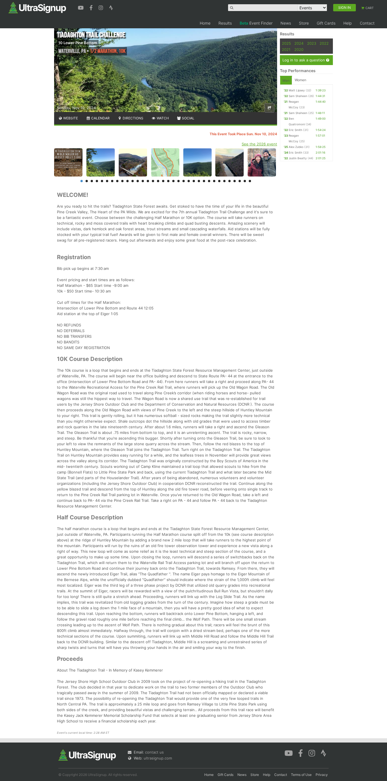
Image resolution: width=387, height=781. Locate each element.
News (285, 23)
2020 (298, 49)
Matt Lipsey (297, 90)
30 (229, 181)
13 (143, 181)
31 (234, 181)
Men (286, 80)
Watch (162, 118)
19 (173, 181)
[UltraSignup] (37, 7)
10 (127, 181)
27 (214, 181)
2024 (298, 43)
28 (219, 181)
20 (178, 181)
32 (240, 181)
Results (225, 23)
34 (250, 181)
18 (168, 181)
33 (245, 181)
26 (209, 181)
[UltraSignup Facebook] (91, 7)
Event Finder (256, 23)
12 (138, 181)
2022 (324, 43)
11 (132, 181)
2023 (311, 43)
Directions (132, 118)
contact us (154, 752)
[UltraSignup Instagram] (101, 7)
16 (158, 181)
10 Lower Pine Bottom (77, 42)
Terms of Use (301, 775)
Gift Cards (326, 23)
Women (300, 80)
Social (187, 118)
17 (163, 181)
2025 (286, 43)
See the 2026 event (259, 144)
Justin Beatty (298, 158)
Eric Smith (295, 130)
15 (153, 181)
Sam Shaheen (298, 96)
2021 (286, 49)
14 (148, 181)
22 (189, 181)
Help (347, 23)
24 (199, 181)
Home (205, 23)
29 (224, 181)
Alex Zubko (296, 147)
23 (194, 181)
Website (70, 118)
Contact (367, 23)
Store (304, 23)
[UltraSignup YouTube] (81, 7)
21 (183, 181)
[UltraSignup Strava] (111, 7)
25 (204, 181)
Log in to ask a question (304, 60)
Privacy (322, 775)
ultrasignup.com (158, 758)
